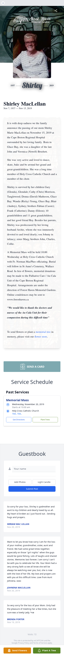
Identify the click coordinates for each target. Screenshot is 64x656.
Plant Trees (45, 419)
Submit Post (32, 488)
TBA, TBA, (17, 413)
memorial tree (43, 331)
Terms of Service (40, 643)
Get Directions (19, 419)
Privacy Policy (23, 643)
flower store (41, 336)
